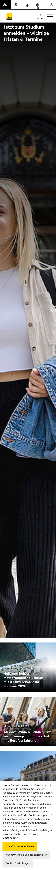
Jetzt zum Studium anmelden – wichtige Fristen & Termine (26, 33)
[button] (5, 4)
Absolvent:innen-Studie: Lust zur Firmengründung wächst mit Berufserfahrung (27, 736)
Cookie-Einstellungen (18, 863)
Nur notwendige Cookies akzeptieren (26, 855)
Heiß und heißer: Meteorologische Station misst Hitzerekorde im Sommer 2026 (23, 680)
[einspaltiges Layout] (28, 4)
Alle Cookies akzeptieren (20, 846)
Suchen (39, 18)
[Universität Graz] (8, 17)
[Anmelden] (51, 4)
